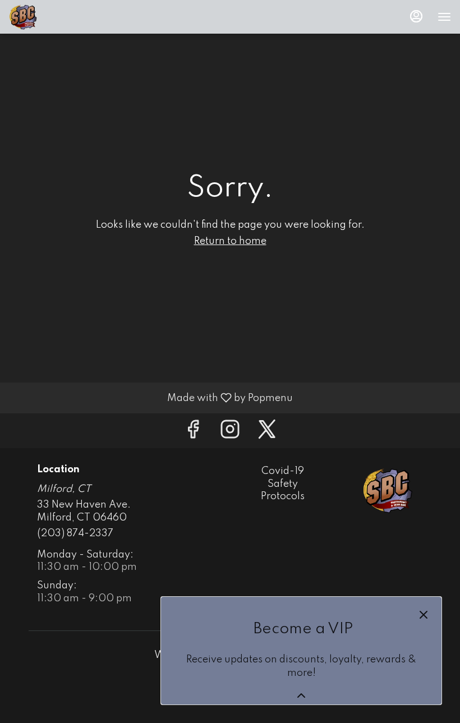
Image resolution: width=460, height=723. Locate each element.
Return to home (230, 241)
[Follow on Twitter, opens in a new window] (267, 433)
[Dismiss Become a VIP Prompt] (423, 614)
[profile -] (416, 16)
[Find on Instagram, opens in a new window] (230, 433)
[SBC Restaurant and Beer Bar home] (59, 17)
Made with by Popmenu (150, 397)
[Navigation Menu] (444, 16)
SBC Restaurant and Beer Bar (387, 490)
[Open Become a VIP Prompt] (301, 695)
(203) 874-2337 (75, 533)
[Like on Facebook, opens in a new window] (193, 433)
